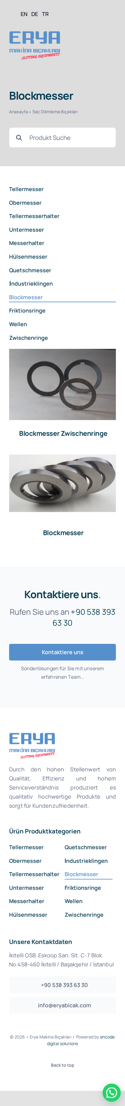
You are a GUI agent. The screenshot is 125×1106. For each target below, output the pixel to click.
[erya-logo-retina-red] (34, 34)
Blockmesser (63, 532)
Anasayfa (18, 111)
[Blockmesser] (62, 384)
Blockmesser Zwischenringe (63, 433)
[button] (112, 1093)
